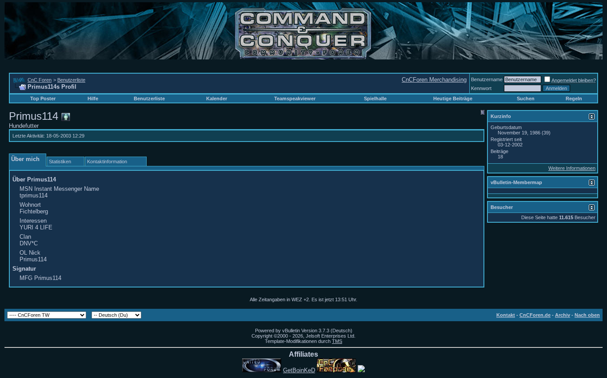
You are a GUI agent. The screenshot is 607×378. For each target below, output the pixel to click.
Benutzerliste (71, 80)
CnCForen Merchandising (434, 79)
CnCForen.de (535, 315)
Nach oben (587, 315)
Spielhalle (375, 98)
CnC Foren (40, 80)
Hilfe (93, 98)
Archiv (562, 315)
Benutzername (487, 79)
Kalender (216, 98)
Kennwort (481, 88)
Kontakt (505, 315)
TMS (337, 341)
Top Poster (43, 98)
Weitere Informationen (571, 168)
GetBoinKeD (299, 370)
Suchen (526, 98)
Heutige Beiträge (452, 98)
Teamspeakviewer (294, 98)
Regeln (574, 98)
